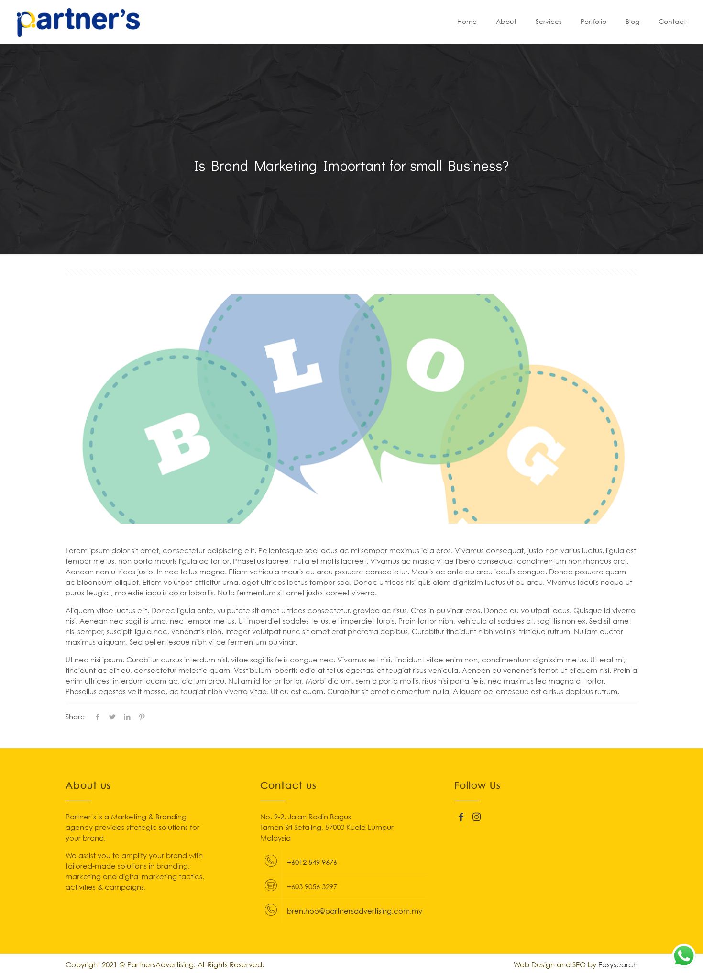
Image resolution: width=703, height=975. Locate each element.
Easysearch (617, 964)
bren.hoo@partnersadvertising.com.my (354, 911)
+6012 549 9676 (312, 862)
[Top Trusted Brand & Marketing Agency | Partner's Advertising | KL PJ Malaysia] (78, 21)
